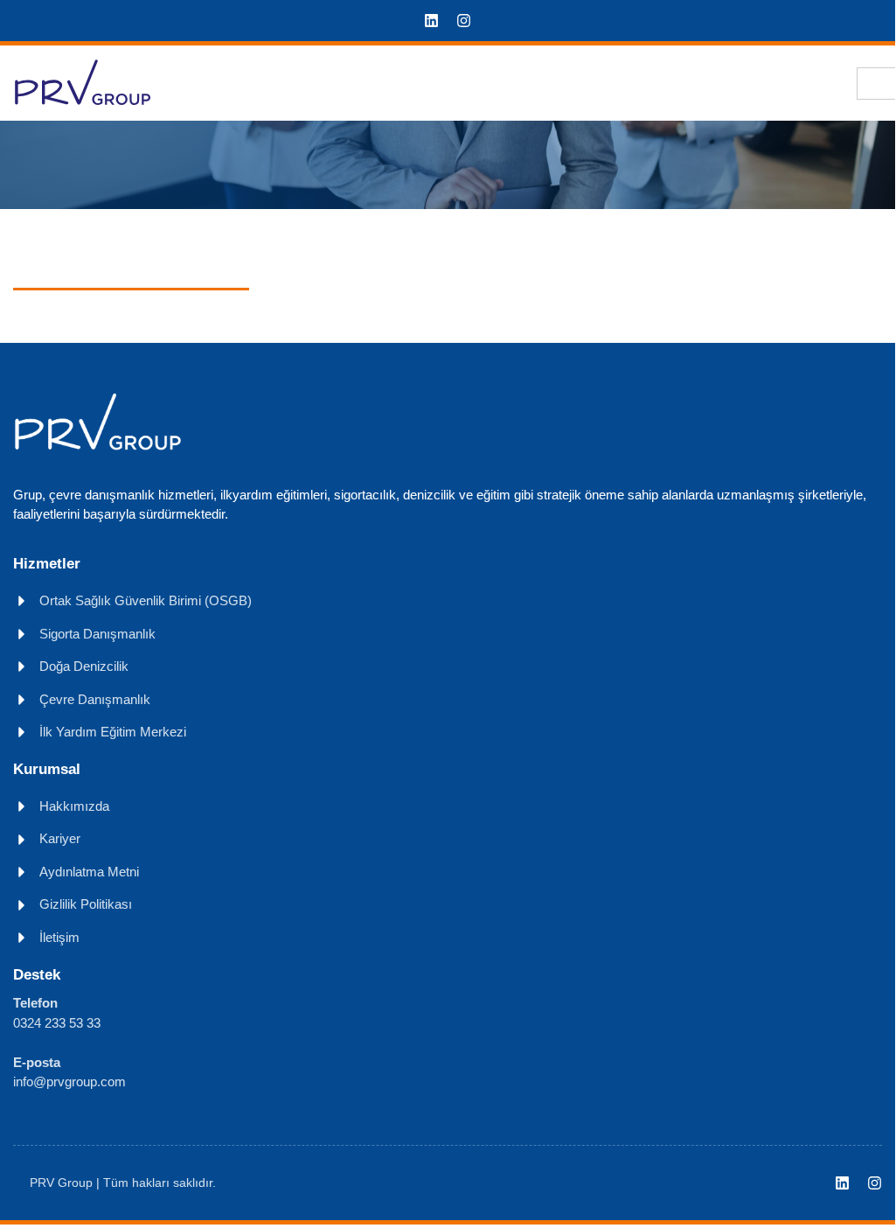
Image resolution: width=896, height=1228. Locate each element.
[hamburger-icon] (876, 83)
